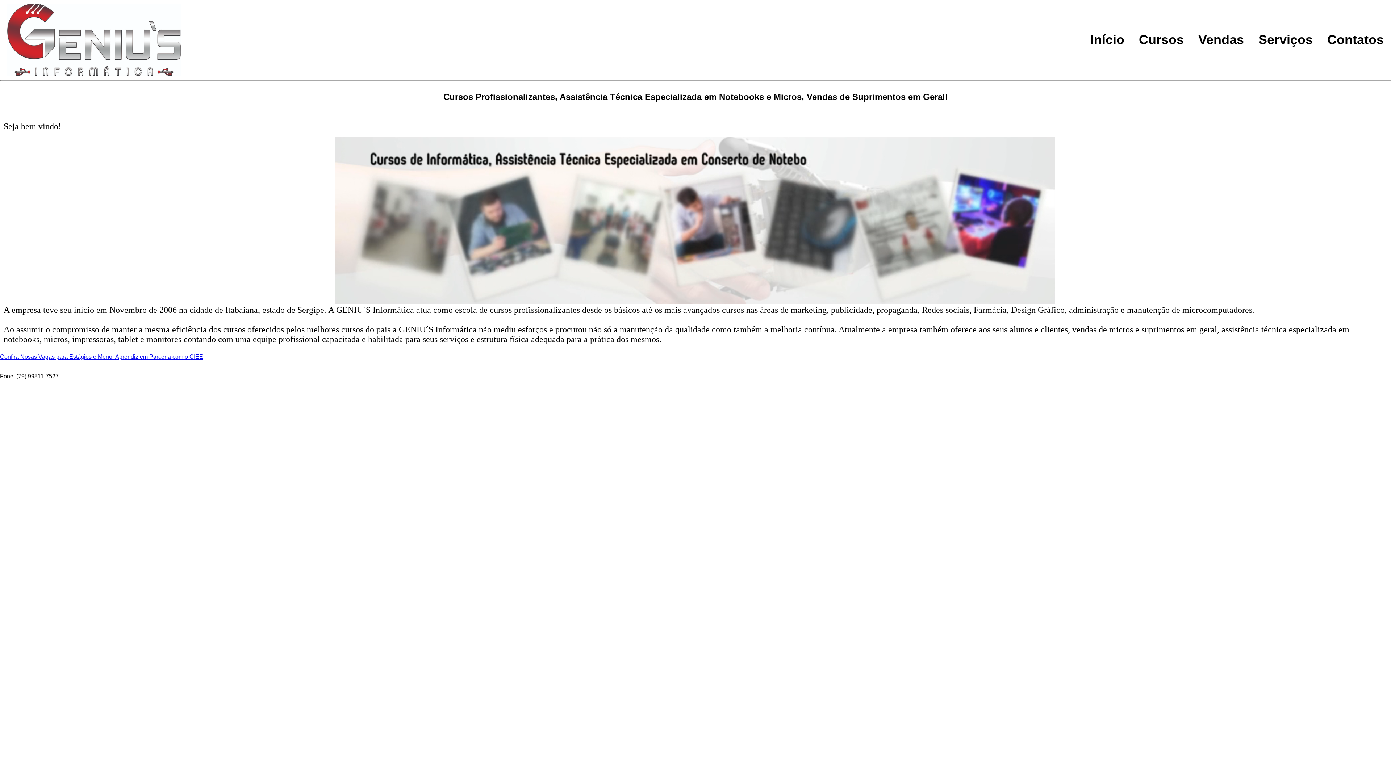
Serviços (1285, 39)
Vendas (1221, 39)
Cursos (1161, 39)
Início (1107, 39)
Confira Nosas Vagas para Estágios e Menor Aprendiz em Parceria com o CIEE (101, 357)
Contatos (1355, 39)
